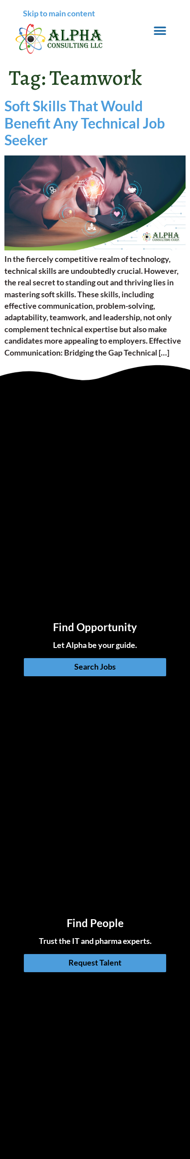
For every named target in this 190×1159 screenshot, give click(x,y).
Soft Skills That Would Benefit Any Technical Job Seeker (84, 122)
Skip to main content (59, 13)
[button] (160, 31)
